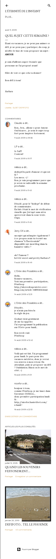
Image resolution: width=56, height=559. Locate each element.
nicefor (18, 383)
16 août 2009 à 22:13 (23, 409)
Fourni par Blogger (30, 549)
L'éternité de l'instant (22, 11)
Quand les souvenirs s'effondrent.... (22, 469)
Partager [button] (9, 103)
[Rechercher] (49, 5)
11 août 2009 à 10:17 (23, 158)
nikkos (17, 167)
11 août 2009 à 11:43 (23, 190)
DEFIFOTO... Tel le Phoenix (26, 524)
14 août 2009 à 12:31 (23, 294)
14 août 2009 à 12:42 (23, 340)
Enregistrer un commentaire (21, 416)
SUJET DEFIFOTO (21, 107)
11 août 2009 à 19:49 (23, 262)
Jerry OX (18, 231)
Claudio (18, 123)
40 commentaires (23, 530)
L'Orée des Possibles (25, 271)
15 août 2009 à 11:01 (23, 375)
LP (15, 146)
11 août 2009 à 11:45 (23, 222)
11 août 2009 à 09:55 (23, 138)
